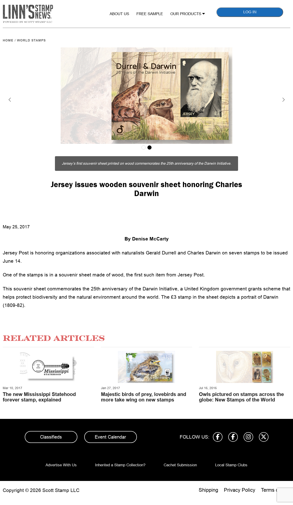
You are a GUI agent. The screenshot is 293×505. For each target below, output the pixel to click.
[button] (9, 99)
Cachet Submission (180, 465)
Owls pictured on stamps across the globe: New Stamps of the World (241, 397)
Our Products (186, 14)
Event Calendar (110, 436)
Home (8, 40)
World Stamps (31, 40)
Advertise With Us (61, 465)
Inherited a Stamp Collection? (120, 465)
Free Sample (149, 14)
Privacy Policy (239, 490)
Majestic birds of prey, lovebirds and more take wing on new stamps (143, 397)
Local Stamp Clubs (231, 465)
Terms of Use (275, 490)
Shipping (208, 490)
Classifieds (51, 436)
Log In (249, 12)
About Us (119, 14)
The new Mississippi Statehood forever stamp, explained (39, 397)
